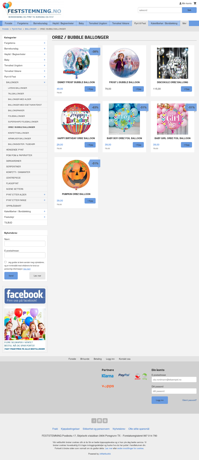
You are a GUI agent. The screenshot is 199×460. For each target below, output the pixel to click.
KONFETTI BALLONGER (18, 132)
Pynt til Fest (140, 23)
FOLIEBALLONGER (16, 116)
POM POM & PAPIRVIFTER (19, 155)
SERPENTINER (13, 166)
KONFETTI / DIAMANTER (18, 172)
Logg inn (110, 358)
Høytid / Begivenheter (63, 23)
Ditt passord (157, 386)
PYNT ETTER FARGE (16, 200)
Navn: (7, 239)
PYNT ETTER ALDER (16, 194)
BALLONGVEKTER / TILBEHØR (21, 144)
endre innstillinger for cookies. (130, 448)
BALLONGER (12, 82)
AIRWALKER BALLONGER (19, 138)
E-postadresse (159, 374)
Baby (81, 23)
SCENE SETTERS (14, 188)
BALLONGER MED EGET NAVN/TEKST (25, 104)
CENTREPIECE (13, 177)
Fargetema (22, 23)
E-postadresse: (11, 250)
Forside (8, 23)
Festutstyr (9, 216)
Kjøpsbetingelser (70, 429)
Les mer (37, 275)
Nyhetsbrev (119, 429)
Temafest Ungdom (98, 23)
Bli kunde (84, 358)
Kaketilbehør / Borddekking (164, 23)
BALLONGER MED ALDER (19, 99)
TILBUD (8, 222)
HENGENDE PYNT (15, 149)
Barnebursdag (40, 23)
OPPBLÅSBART (13, 205)
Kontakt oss (124, 358)
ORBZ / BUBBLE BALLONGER (21, 127)
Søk (189, 10)
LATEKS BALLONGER (17, 88)
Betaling (98, 358)
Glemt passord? (189, 400)
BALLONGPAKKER (16, 110)
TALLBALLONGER (16, 93)
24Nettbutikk (105, 453)
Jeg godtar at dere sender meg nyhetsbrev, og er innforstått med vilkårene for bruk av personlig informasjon (24, 265)
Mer (184, 23)
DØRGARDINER (13, 160)
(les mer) (27, 268)
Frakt (55, 429)
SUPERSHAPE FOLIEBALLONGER (23, 121)
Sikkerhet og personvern (96, 429)
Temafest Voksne (120, 23)
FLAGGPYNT (12, 183)
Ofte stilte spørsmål (138, 429)
